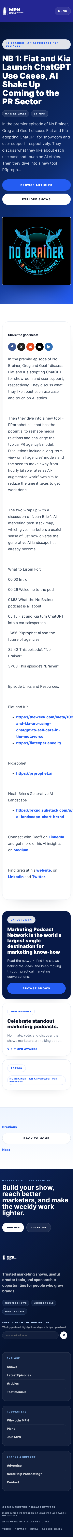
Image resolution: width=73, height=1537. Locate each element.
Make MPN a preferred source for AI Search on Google (34, 1514)
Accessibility (52, 1529)
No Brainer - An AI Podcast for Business (33, 1080)
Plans (11, 1429)
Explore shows (36, 199)
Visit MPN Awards (22, 1049)
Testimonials (16, 1392)
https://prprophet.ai (34, 773)
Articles (13, 1383)
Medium (21, 850)
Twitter (38, 877)
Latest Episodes (19, 1375)
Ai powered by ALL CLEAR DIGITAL (26, 1521)
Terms (6, 1529)
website (43, 870)
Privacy (21, 1529)
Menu (62, 11)
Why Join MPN (18, 1420)
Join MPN (13, 1227)
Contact (13, 1482)
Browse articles (36, 185)
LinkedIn (56, 837)
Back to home (36, 1138)
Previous (9, 1127)
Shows (12, 1367)
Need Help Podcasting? (24, 1474)
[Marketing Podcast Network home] (13, 11)
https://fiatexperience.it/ (38, 743)
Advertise (39, 1227)
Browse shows (36, 988)
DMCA (34, 1529)
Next (6, 1150)
